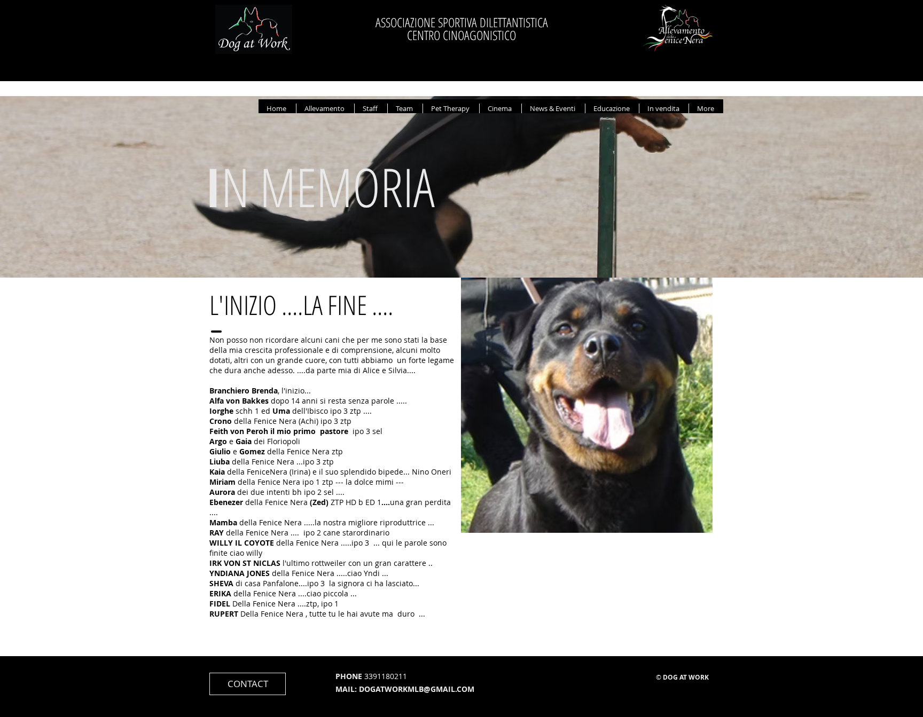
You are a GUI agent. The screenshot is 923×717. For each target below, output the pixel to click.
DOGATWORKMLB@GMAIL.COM (416, 689)
